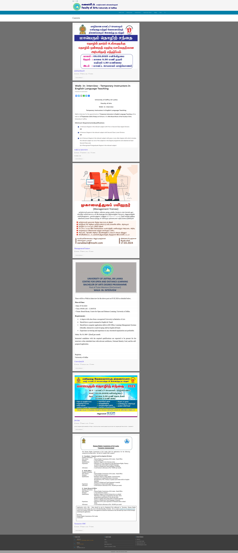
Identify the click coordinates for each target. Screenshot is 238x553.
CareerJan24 (79, 361)
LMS (77, 1)
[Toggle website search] (165, 13)
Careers (91, 73)
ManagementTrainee (82, 248)
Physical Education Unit (141, 543)
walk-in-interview (81, 150)
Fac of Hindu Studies (140, 541)
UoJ (73, 1)
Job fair (77, 420)
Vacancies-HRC (80, 524)
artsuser (77, 73)
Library (105, 542)
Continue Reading (79, 77)
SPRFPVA (138, 539)
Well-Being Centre (108, 544)
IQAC (105, 539)
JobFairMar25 (79, 71)
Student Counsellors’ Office (110, 546)
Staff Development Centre (142, 544)
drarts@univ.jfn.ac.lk (81, 547)
